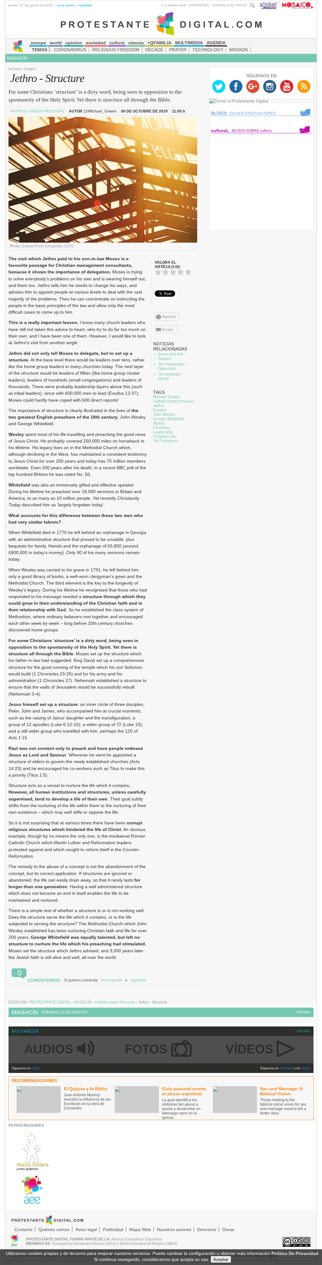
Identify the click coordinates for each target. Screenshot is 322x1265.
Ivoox (35, 1068)
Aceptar (221, 1259)
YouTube (286, 1068)
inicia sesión (66, 5)
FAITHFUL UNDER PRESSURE (37, 111)
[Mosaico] (295, 5)
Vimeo (305, 1068)
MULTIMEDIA (25, 1031)
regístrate (85, 5)
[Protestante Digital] (161, 23)
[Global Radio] (268, 5)
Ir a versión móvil (174, 5)
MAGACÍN (17, 58)
